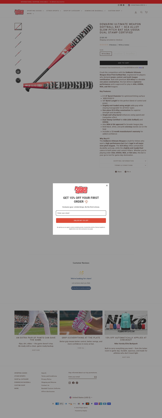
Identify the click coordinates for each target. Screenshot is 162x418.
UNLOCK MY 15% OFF (81, 220)
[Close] (107, 185)
